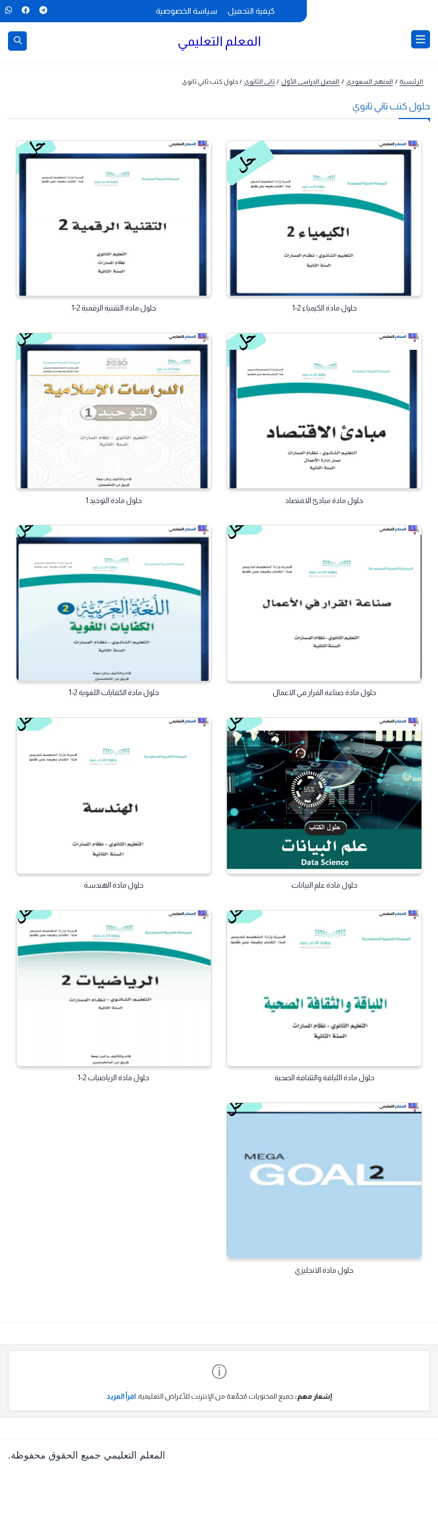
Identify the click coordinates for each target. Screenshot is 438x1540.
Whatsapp (8, 10)
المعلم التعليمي (219, 41)
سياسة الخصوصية (186, 10)
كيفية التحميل (251, 10)
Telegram (43, 10)
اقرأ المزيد (121, 1396)
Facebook (25, 10)
